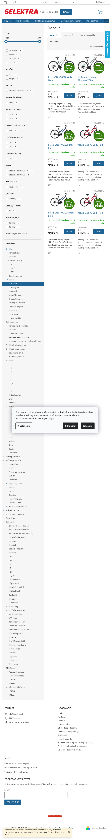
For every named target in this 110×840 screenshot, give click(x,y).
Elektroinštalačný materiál (20, 629)
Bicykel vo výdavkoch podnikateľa (72, 746)
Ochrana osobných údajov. (41, 418)
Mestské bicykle (16, 306)
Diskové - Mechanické (20, 90)
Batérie (12, 552)
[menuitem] (7, 21)
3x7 (12, 146)
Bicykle (9, 249)
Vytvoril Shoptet (99, 828)
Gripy (11, 399)
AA (11, 556)
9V (11, 572)
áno (12, 130)
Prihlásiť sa (13, 802)
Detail (69, 95)
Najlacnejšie (69, 35)
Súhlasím (87, 426)
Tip (12, 62)
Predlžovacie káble (17, 641)
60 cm (11, 487)
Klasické (13, 310)
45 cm (11, 491)
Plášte (11, 406)
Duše (11, 360)
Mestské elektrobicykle (19, 337)
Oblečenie (10, 668)
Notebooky (13, 606)
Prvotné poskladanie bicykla (16, 763)
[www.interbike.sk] (55, 815)
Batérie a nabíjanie (16, 548)
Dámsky (14, 198)
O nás (45, 2)
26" (12, 272)
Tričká (12, 679)
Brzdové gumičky (16, 356)
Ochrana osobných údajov (69, 731)
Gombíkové (15, 579)
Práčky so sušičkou (17, 472)
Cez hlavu (13, 602)
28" (12, 158)
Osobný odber (64, 724)
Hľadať (66, 12)
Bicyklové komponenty (15, 349)
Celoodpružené (16, 333)
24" (10, 375)
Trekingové (14, 287)
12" (10, 364)
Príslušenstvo (15, 395)
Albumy (12, 541)
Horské (12, 279)
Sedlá (11, 449)
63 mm (13, 227)
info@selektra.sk (16, 714)
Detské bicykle (15, 295)
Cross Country (16, 260)
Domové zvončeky (17, 621)
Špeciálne (14, 583)
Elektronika (10, 522)
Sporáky (12, 495)
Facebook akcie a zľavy (19, 722)
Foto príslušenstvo (17, 537)
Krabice (12, 637)
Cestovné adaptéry (17, 625)
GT (12, 74)
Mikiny (12, 683)
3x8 (12, 142)
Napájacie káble (15, 614)
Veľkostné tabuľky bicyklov (69, 749)
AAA (12, 560)
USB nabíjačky (15, 591)
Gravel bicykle (15, 318)
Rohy (11, 445)
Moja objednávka (65, 739)
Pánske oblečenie (16, 672)
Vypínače (13, 656)
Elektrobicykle (12, 322)
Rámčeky (13, 545)
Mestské (13, 291)
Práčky (12, 468)
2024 (13, 118)
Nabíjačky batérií (16, 587)
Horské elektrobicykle (18, 326)
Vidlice (12, 652)
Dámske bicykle (15, 276)
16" (10, 368)
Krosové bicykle (16, 299)
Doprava (61, 720)
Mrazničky (13, 479)
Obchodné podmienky (67, 728)
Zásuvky (13, 660)
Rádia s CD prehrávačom (19, 529)
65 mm (13, 223)
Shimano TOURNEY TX (20, 170)
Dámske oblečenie (17, 687)
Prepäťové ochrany (17, 645)
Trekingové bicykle (17, 302)
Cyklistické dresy (16, 675)
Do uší (12, 599)
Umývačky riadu (15, 483)
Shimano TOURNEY (19, 174)
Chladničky (13, 464)
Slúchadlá (13, 595)
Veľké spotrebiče (13, 460)
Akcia (13, 54)
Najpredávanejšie (87, 35)
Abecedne (54, 41)
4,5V (12, 575)
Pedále (12, 402)
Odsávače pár (15, 502)
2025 (13, 114)
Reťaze (12, 441)
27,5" (13, 268)
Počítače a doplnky (17, 610)
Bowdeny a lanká (16, 352)
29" (12, 264)
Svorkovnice (14, 648)
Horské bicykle (15, 252)
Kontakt (57, 2)
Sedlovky (13, 452)
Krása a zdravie (12, 510)
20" (10, 372)
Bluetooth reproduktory (19, 526)
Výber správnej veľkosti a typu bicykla (20, 768)
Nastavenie (24, 426)
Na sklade (15, 50)
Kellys (13, 78)
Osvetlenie (10, 518)
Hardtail (12, 256)
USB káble (13, 618)
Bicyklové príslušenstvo (16, 345)
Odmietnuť (70, 426)
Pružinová (15, 187)
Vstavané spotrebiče (18, 506)
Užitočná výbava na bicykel (16, 772)
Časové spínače (16, 633)
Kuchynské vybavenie (15, 514)
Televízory (13, 664)
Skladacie (13, 314)
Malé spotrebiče (13, 456)
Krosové (13, 283)
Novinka (14, 58)
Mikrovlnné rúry (15, 499)
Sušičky (12, 475)
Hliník (13, 102)
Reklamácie (63, 735)
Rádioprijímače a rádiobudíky (21, 533)
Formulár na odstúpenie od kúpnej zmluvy (76, 742)
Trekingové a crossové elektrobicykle (25, 341)
